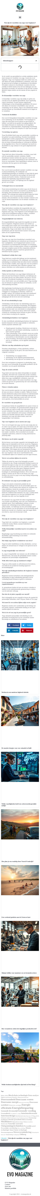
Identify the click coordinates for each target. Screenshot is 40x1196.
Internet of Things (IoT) (32, 1116)
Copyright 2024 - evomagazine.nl (20, 1194)
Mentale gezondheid (14, 1119)
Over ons (8, 1186)
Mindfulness (6, 1121)
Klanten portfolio (10, 1188)
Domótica (15, 1097)
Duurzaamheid (8, 1099)
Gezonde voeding (27, 1110)
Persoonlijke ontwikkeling (9, 1128)
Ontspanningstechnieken (12, 1126)
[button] (20, 17)
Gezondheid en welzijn (15, 1113)
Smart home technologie (18, 1130)
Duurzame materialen (24, 1102)
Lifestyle (4, 1138)
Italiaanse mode (5, 1118)
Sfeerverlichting (21, 1128)
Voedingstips (16, 1134)
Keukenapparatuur (14, 1118)
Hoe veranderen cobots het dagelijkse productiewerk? (19, 1029)
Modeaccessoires (28, 1122)
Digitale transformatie (6, 1097)
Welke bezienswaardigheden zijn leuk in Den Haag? (19, 1084)
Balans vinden (4, 1095)
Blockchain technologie (18, 1095)
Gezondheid (5, 1113)
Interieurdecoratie (29, 1113)
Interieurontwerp (21, 1116)
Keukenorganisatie (24, 1118)
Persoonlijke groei (30, 1126)
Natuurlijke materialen (15, 1123)
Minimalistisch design (17, 1122)
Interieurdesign (8, 1116)
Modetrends (4, 1123)
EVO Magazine (10, 1182)
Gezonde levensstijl (9, 1111)
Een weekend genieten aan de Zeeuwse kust (16, 917)
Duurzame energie (10, 1102)
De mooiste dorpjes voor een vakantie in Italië (16, 748)
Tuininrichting (9, 1134)
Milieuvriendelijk (27, 1119)
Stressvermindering (22, 1132)
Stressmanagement (7, 1132)
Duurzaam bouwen (23, 1097)
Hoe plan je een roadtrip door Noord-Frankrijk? (18, 861)
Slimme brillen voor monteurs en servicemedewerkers (19, 973)
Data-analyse (33, 1095)
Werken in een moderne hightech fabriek (15, 692)
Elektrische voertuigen (15, 1105)
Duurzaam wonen (24, 1099)
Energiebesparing (22, 1107)
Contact (7, 1184)
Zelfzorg (23, 1134)
